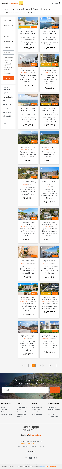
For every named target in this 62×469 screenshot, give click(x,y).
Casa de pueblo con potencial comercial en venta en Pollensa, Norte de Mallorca (28, 269)
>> (54, 366)
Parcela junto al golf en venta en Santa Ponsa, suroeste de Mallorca (28, 154)
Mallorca (25, 446)
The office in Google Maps (27, 443)
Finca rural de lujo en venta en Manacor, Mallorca (49, 154)
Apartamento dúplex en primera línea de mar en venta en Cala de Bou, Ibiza (28, 117)
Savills (2, 412)
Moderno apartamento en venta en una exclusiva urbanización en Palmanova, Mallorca (49, 79)
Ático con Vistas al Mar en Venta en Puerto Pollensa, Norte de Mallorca (28, 232)
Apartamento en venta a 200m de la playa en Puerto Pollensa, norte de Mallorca (28, 78)
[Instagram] (35, 457)
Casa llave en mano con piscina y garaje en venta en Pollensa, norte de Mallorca (49, 117)
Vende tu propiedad (37, 407)
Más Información (51, 466)
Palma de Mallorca (7, 116)
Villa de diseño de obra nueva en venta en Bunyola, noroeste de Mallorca (28, 40)
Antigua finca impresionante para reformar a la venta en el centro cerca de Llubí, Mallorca (49, 193)
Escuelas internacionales (54, 409)
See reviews (29, 453)
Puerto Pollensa (7, 104)
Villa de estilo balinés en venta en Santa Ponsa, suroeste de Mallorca (49, 306)
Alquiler (5, 93)
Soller (4, 124)
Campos (5, 120)
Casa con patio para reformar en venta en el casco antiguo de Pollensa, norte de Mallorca (28, 345)
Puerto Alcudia (7, 112)
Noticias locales (52, 407)
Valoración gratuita (37, 414)
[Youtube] (31, 457)
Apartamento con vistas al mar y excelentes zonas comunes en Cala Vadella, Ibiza (49, 269)
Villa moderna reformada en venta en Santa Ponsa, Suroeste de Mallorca (28, 307)
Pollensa (5, 100)
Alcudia (5, 108)
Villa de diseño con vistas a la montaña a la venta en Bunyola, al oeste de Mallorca (28, 190)
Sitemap (42, 446)
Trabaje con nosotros (6, 414)
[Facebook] (26, 457)
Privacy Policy (33, 446)
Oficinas (3, 407)
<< (22, 366)
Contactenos (4, 409)
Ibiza (19, 446)
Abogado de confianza (22, 412)
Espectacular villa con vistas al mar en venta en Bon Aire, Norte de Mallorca (49, 232)
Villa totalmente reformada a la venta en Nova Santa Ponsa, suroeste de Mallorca (49, 344)
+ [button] (55, 3)
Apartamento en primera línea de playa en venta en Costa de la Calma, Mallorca (49, 40)
